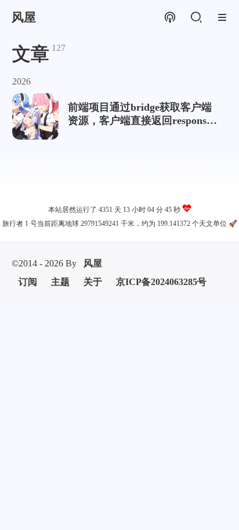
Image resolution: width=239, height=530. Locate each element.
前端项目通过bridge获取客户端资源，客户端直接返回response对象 (140, 114)
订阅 (28, 282)
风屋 (93, 263)
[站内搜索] (196, 18)
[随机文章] (170, 18)
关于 (93, 282)
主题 (60, 282)
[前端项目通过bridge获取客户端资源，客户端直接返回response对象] (35, 116)
